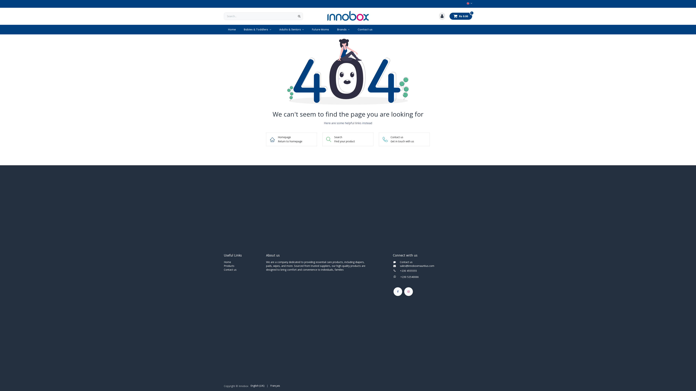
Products (229, 266)
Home (227, 262)
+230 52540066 (408, 277)
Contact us (230, 269)
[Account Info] (442, 16)
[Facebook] (397, 291)
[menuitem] (232, 29)
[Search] (299, 16)
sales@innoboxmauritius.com (416, 266)
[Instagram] (408, 291)
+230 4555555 (408, 270)
